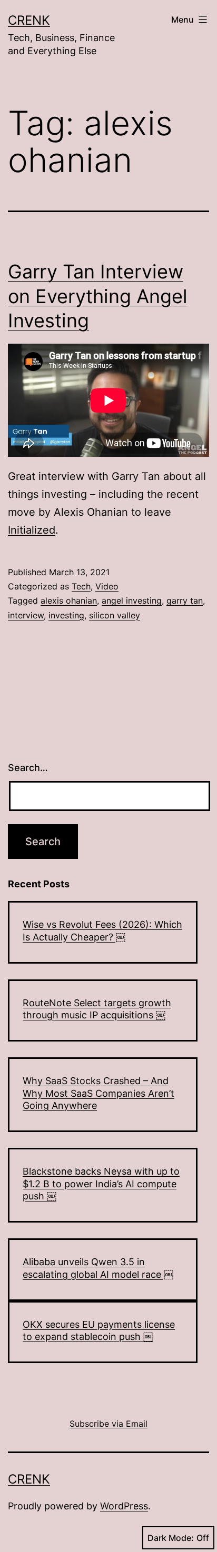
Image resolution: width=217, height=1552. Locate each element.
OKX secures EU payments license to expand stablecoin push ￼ (99, 1330)
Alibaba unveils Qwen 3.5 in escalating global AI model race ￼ (98, 1267)
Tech (81, 586)
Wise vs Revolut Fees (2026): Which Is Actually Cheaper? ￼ (102, 930)
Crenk (29, 20)
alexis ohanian (69, 600)
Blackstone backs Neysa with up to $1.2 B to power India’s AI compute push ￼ (101, 1183)
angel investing (132, 600)
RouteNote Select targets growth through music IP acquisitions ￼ (97, 1008)
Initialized (31, 530)
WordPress (124, 1505)
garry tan (184, 600)
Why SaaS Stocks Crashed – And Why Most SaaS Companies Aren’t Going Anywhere (98, 1093)
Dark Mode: (170, 1538)
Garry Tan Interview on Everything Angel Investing (98, 296)
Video (107, 586)
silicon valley (114, 615)
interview (26, 615)
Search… (28, 767)
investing (66, 615)
